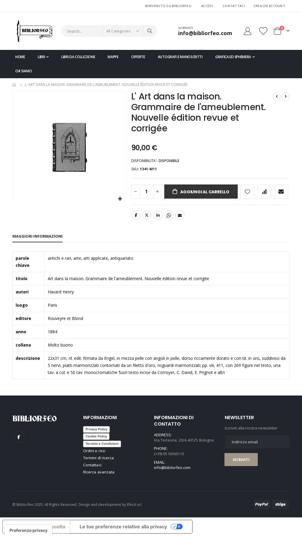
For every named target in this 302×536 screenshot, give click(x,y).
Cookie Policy (96, 436)
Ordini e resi (94, 450)
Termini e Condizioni (102, 444)
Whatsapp (169, 215)
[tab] (37, 236)
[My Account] (247, 31)
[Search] (150, 31)
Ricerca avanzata (98, 472)
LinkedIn (158, 215)
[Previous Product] (277, 96)
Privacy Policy (96, 429)
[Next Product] (285, 96)
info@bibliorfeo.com (172, 467)
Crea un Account (269, 6)
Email (180, 215)
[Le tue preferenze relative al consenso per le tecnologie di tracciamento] (28, 530)
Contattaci (234, 6)
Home (14, 84)
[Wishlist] (263, 31)
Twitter (147, 215)
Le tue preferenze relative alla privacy (123, 527)
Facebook (136, 215)
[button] (120, 199)
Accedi (207, 6)
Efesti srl (134, 504)
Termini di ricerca (98, 457)
